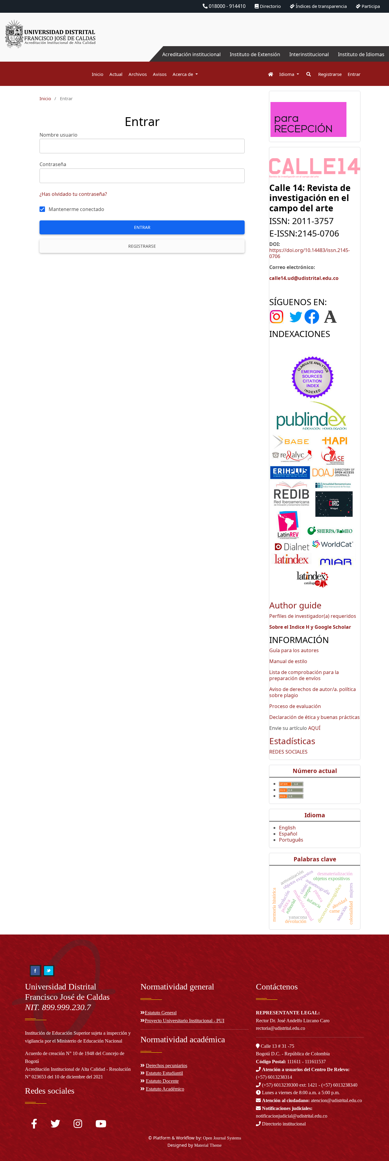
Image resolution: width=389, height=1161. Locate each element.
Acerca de (183, 74)
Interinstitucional (309, 54)
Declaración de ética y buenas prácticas (314, 717)
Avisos (160, 74)
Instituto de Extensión (255, 54)
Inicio (97, 74)
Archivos (138, 74)
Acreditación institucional (191, 54)
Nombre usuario (58, 134)
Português (291, 839)
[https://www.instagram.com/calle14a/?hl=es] (278, 316)
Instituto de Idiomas (361, 54)
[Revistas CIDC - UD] (267, 74)
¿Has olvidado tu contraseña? (73, 194)
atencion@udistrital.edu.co (312, 1100)
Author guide (295, 605)
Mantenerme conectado (76, 209)
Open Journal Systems (222, 1138)
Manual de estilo (288, 661)
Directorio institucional (283, 1123)
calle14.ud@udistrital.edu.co (304, 278)
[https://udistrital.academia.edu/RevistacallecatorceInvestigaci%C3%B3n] (330, 316)
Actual (115, 74)
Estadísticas (292, 741)
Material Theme (208, 1145)
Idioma (287, 74)
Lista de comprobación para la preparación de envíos (304, 675)
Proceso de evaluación (295, 706)
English (287, 827)
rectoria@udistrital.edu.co (280, 1028)
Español (288, 833)
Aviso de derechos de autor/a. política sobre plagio (312, 692)
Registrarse (330, 74)
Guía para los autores (294, 650)
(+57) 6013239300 (280, 1085)
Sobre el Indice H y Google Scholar (310, 627)
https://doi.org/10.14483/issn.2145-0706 (309, 253)
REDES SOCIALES (288, 751)
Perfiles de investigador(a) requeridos (312, 616)
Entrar (354, 74)
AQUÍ (314, 728)
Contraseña (53, 164)
